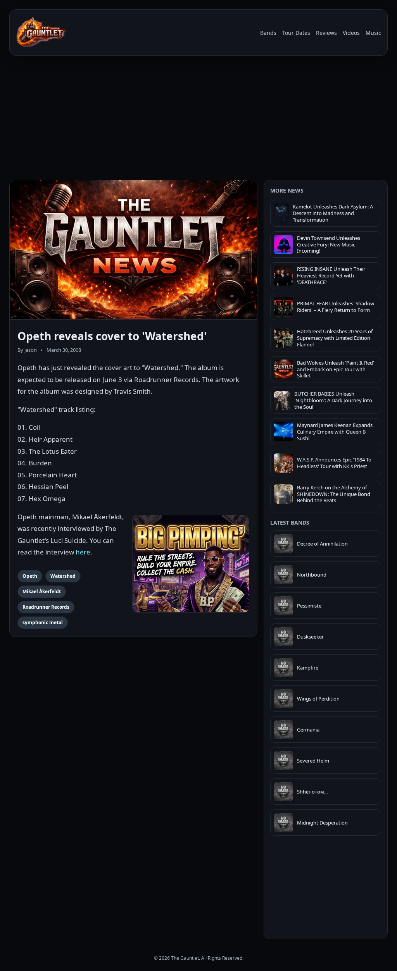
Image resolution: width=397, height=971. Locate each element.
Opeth (29, 576)
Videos (351, 32)
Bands (268, 32)
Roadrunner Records (45, 607)
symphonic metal (42, 622)
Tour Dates (296, 32)
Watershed (63, 576)
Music (373, 32)
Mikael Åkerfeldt (41, 591)
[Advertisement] (198, 119)
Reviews (326, 32)
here (83, 551)
